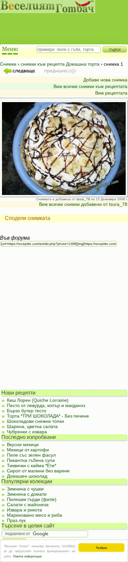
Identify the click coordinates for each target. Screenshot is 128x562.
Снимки (8, 64)
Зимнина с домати (27, 494)
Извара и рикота (24, 509)
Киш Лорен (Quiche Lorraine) (38, 400)
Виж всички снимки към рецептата (90, 86)
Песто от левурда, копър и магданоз (46, 405)
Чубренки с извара (27, 431)
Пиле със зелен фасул (31, 455)
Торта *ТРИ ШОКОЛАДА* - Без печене (48, 416)
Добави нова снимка (105, 79)
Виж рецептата (111, 93)
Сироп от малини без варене (38, 470)
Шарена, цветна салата (32, 426)
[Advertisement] (61, 23)
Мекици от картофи (28, 449)
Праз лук (16, 520)
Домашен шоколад (27, 476)
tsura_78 (83, 199)
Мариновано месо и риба (34, 515)
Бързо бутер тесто (26, 410)
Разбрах (101, 547)
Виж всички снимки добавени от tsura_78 (83, 204)
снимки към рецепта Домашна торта (60, 64)
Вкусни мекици (23, 444)
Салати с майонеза (28, 504)
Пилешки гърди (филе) (31, 499)
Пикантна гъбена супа (31, 460)
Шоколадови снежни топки (35, 421)
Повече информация (27, 555)
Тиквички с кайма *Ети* (31, 465)
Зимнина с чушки (25, 488)
